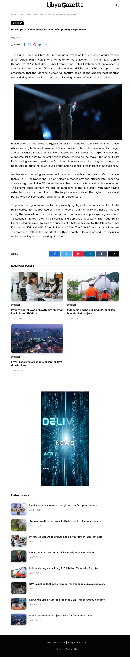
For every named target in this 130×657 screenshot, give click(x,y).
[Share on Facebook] (24, 44)
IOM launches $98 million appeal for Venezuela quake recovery (67, 583)
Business (17, 23)
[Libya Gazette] (65, 5)
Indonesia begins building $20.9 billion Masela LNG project (91, 311)
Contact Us (71, 649)
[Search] (117, 5)
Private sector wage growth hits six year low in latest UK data (37, 311)
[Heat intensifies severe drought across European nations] (18, 509)
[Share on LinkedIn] (39, 44)
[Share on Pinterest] (34, 44)
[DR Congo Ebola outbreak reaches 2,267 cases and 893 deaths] (18, 604)
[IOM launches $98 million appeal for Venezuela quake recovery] (18, 588)
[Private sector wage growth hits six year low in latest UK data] (37, 286)
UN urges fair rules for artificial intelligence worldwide (61, 552)
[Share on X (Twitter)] (29, 44)
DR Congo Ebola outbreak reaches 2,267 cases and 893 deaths (67, 599)
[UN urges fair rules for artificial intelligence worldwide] (18, 556)
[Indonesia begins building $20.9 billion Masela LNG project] (93, 286)
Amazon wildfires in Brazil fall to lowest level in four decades (65, 521)
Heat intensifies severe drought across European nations (63, 505)
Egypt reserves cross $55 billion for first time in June (36, 363)
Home (13, 14)
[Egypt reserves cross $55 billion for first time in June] (37, 338)
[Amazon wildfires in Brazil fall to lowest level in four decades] (18, 525)
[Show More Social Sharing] (46, 44)
